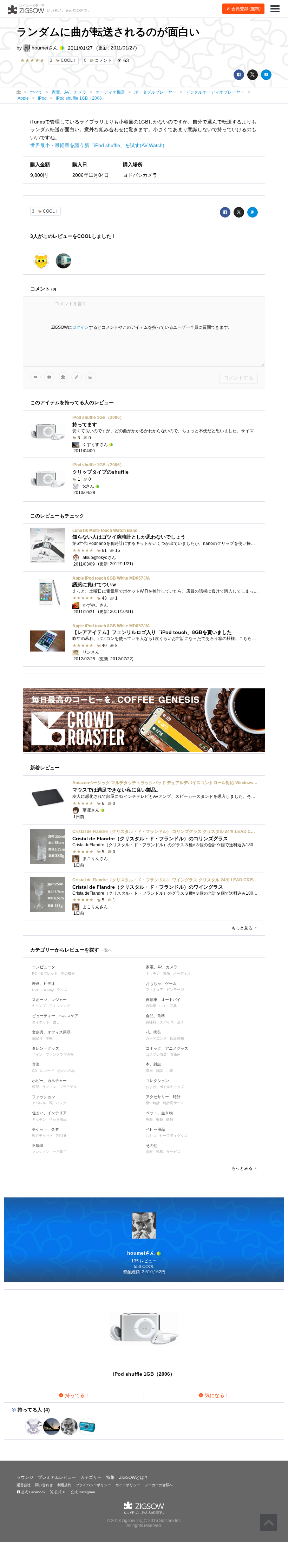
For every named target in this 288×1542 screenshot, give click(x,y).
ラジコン (49, 1087)
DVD (35, 990)
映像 (166, 973)
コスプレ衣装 (156, 1054)
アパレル (39, 1103)
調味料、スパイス (160, 1022)
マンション (41, 1152)
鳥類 (169, 1119)
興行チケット (42, 1135)
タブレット (49, 973)
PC (34, 973)
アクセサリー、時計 (163, 1097)
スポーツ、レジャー (49, 999)
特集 (110, 1477)
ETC (162, 1006)
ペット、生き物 (159, 1113)
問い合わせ (44, 1485)
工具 (173, 1006)
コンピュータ (43, 967)
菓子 (180, 1022)
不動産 (38, 1145)
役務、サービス (168, 1152)
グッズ (62, 990)
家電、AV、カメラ (161, 967)
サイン (37, 1054)
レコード (47, 1071)
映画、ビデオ (43, 983)
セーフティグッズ (173, 1135)
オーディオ (182, 973)
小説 (169, 1071)
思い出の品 (66, 1071)
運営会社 (24, 1485)
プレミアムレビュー (57, 1477)
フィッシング (59, 1006)
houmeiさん (44, 48)
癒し (56, 1022)
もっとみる (242, 1168)
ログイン (80, 327)
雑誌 (159, 1071)
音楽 (36, 1064)
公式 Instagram (82, 1492)
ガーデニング (156, 1038)
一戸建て (60, 1152)
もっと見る (242, 928)
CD (34, 1071)
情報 (149, 1152)
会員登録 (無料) (245, 8)
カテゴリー (91, 1477)
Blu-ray (48, 990)
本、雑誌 (153, 1064)
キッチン (153, 973)
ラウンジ (25, 1477)
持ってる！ (77, 1395)
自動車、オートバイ (163, 999)
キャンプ (39, 1006)
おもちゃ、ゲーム (161, 983)
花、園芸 (153, 1032)
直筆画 (175, 1054)
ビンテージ (175, 990)
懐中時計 (153, 1103)
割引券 (61, 1135)
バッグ (61, 1103)
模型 (35, 1087)
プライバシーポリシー (93, 1485)
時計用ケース (173, 1103)
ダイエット (41, 1022)
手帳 (49, 1038)
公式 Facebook (32, 1492)
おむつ (151, 1135)
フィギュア (154, 990)
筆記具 (37, 1038)
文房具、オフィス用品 (51, 1032)
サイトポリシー (128, 1485)
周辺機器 (68, 973)
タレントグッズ (45, 1048)
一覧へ (106, 950)
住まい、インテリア (49, 1113)
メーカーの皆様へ (159, 1485)
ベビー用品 (155, 1129)
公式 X (59, 1492)
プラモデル (68, 1087)
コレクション (157, 1081)
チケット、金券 (45, 1129)
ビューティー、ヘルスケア (55, 1016)
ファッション (43, 1097)
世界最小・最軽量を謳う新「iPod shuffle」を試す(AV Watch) (97, 145)
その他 (151, 1145)
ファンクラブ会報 (60, 1054)
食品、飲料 (155, 1016)
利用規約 (64, 1485)
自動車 (151, 1006)
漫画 (149, 1071)
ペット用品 (58, 1119)
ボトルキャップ (171, 1087)
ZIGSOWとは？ (133, 1477)
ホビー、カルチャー (49, 1081)
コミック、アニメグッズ (167, 1048)
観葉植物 (177, 1038)
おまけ (151, 1087)
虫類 (159, 1119)
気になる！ (216, 1395)
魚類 (149, 1119)
